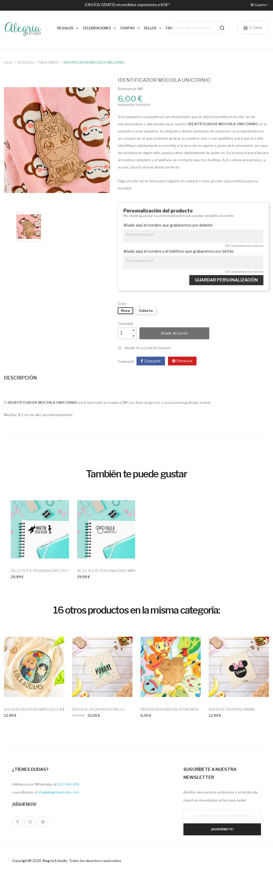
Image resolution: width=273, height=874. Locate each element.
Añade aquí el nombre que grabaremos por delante (168, 225)
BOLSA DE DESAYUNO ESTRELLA (98, 709)
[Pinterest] (43, 821)
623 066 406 (68, 784)
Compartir (152, 361)
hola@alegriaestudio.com (58, 792)
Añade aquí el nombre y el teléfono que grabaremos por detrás (178, 251)
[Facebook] (17, 821)
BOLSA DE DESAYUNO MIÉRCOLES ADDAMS (38, 709)
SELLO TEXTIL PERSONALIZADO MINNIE (108, 571)
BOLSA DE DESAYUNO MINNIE (232, 709)
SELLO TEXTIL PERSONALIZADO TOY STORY (45, 571)
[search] (222, 28)
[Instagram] (30, 821)
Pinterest (184, 361)
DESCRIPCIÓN (20, 378)
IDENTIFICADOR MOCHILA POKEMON (169, 709)
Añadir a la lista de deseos (148, 348)
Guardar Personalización (226, 280)
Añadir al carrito (174, 333)
